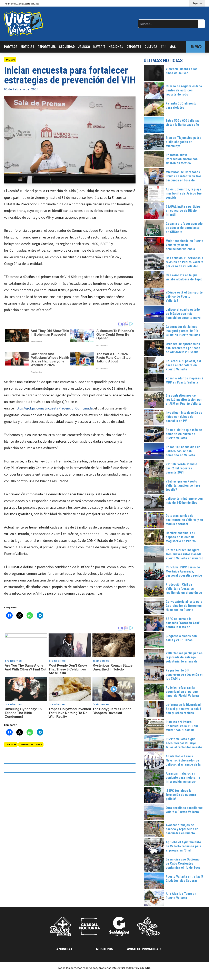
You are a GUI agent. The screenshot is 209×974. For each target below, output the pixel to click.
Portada (11, 47)
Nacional (116, 47)
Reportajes (47, 47)
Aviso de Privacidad (144, 949)
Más (172, 47)
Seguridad (67, 47)
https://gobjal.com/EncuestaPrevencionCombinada (54, 408)
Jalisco (84, 47)
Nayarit (99, 47)
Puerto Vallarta (31, 744)
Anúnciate (65, 949)
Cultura (151, 47)
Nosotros (104, 949)
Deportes (134, 47)
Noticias (27, 47)
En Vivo (196, 47)
